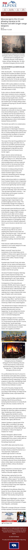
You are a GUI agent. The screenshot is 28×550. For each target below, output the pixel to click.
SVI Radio (18, 10)
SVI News (5, 10)
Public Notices (23, 10)
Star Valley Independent (11, 10)
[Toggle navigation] (5, 13)
